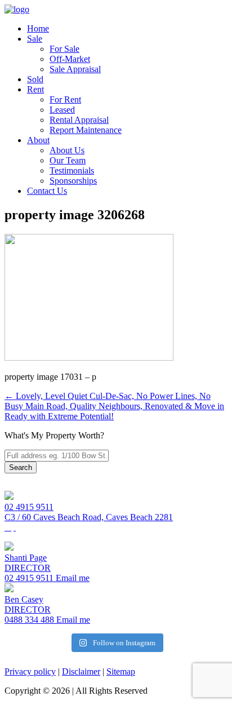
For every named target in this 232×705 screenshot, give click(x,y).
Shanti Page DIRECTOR (28, 563)
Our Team (68, 160)
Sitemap (120, 671)
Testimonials (72, 170)
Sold (35, 79)
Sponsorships (73, 180)
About (38, 140)
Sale (34, 38)
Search (20, 467)
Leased (62, 109)
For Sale (64, 49)
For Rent (65, 99)
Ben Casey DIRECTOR (28, 604)
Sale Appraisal (75, 69)
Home (38, 28)
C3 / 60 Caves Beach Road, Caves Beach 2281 (89, 517)
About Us (67, 150)
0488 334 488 (29, 619)
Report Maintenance (86, 130)
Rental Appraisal (79, 120)
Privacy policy (30, 671)
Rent (35, 89)
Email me (71, 578)
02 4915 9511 (29, 507)
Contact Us (47, 191)
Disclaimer (81, 671)
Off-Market (70, 59)
